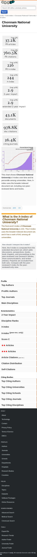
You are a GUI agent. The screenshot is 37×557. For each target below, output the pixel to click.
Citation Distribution (11, 363)
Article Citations (12, 357)
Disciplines (5, 485)
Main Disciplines (9, 303)
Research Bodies (8, 471)
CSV (19, 208)
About (4, 415)
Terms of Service (7, 432)
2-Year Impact (8, 315)
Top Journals (8, 297)
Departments (6, 463)
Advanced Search (8, 512)
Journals (5, 450)
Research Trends (8, 535)
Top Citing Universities (12, 387)
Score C (5, 339)
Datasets (5, 494)
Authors (4, 446)
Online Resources (8, 502)
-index (5, 327)
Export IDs (5, 531)
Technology (6, 419)
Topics (4, 490)
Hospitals (5, 467)
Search (4, 12)
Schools (4, 459)
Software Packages (8, 498)
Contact (4, 423)
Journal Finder (7, 548)
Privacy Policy (7, 427)
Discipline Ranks (10, 321)
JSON (14, 208)
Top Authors (7, 285)
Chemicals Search (8, 521)
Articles (7, 345)
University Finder (8, 544)
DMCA (4, 436)
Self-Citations (8, 369)
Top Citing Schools (11, 393)
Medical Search (7, 517)
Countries (5, 475)
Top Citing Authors (10, 381)
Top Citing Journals (11, 399)
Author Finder (6, 539)
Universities (9, 16)
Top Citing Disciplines (12, 405)
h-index (3, 18)
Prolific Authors (9, 291)
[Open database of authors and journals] (8, 1)
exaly (2, 16)
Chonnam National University (25, 16)
